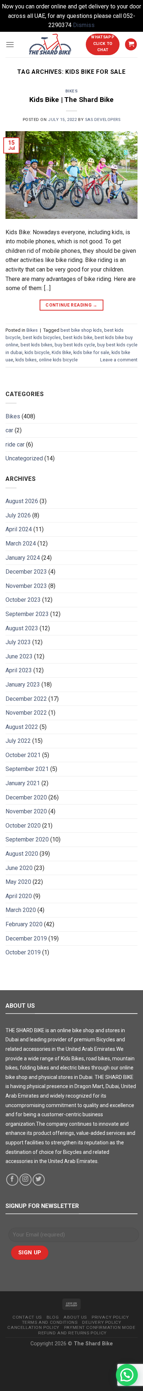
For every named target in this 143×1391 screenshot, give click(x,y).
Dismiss (84, 25)
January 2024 (23, 557)
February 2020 (24, 924)
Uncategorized (24, 458)
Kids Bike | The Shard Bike (71, 99)
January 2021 (23, 783)
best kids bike (77, 337)
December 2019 (26, 938)
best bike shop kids (81, 330)
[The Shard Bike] (50, 44)
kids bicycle (37, 352)
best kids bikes (36, 344)
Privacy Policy (110, 1317)
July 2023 (18, 642)
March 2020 (21, 910)
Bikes (71, 91)
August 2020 (22, 853)
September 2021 (27, 768)
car (9, 430)
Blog (53, 1317)
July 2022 (18, 740)
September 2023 (27, 614)
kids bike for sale (91, 352)
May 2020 (18, 881)
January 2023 (23, 684)
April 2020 (19, 896)
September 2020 (27, 839)
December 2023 (26, 571)
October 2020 (23, 825)
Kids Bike (61, 352)
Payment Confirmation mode (100, 1327)
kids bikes (26, 359)
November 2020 (26, 811)
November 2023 (26, 585)
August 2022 (22, 726)
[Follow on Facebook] (12, 1180)
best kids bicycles (42, 337)
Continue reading (71, 305)
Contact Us (27, 1317)
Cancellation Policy (33, 1327)
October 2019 (23, 952)
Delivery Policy (101, 1322)
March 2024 (21, 543)
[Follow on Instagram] (25, 1180)
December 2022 (26, 698)
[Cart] (131, 44)
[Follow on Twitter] (39, 1180)
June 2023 (19, 656)
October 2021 (23, 755)
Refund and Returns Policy (72, 1332)
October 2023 (23, 599)
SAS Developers (103, 119)
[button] (127, 1375)
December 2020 (26, 797)
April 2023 (19, 670)
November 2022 (26, 712)
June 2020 (19, 867)
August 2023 (22, 628)
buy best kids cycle (75, 344)
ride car (15, 444)
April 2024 (19, 529)
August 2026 (22, 501)
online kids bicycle (58, 359)
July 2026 (18, 515)
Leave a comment (119, 359)
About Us (75, 1317)
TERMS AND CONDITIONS (50, 1322)
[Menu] (10, 44)
